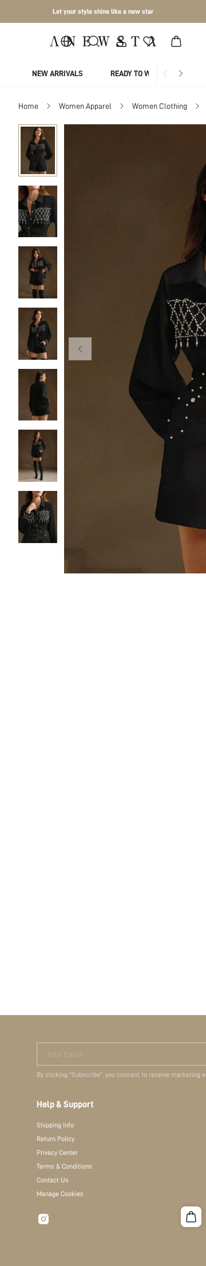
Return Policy (55, 1139)
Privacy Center (57, 1153)
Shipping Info (55, 1125)
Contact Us (53, 1180)
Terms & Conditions (64, 1166)
